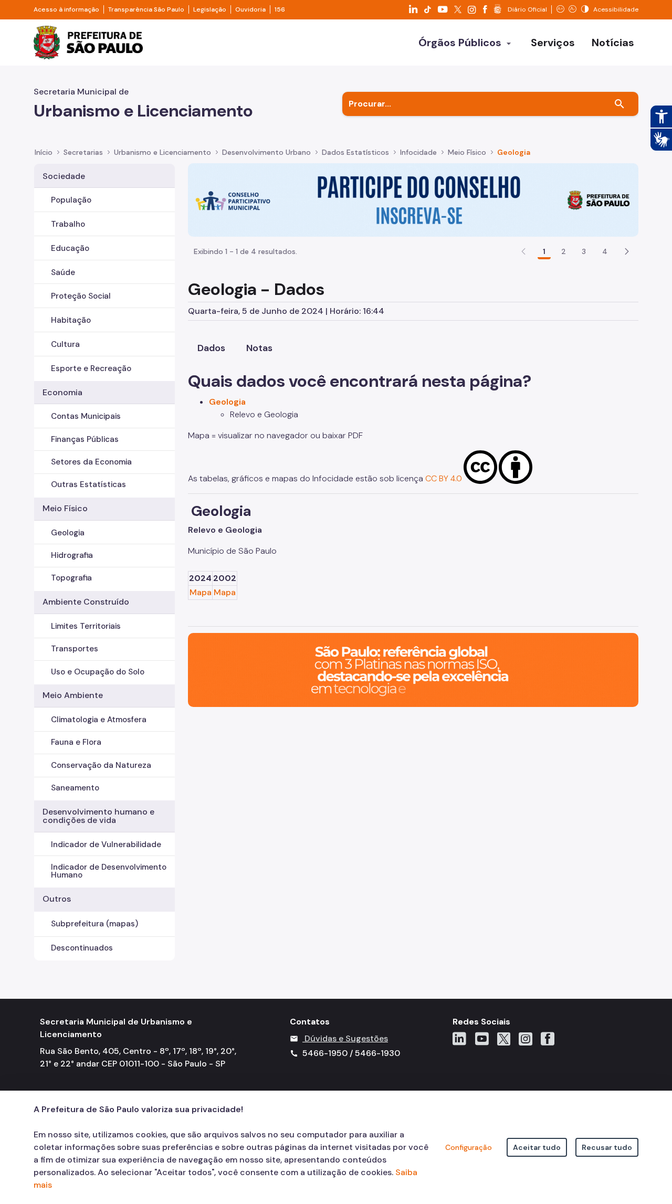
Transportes (74, 648)
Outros (57, 898)
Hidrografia (72, 555)
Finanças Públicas (85, 439)
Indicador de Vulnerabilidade (106, 844)
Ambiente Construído (86, 601)
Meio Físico (467, 152)
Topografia (71, 578)
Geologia (513, 152)
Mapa (201, 592)
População (71, 200)
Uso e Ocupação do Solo (97, 672)
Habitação (71, 320)
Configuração (468, 1147)
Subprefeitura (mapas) (94, 923)
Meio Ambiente (73, 695)
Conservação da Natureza (101, 765)
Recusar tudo (607, 1147)
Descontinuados (82, 948)
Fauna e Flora (76, 742)
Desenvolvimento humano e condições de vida (98, 816)
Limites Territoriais (86, 626)
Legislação (209, 9)
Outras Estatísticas (88, 484)
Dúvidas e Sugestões (346, 1038)
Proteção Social (81, 296)
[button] (626, 251)
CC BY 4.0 (443, 478)
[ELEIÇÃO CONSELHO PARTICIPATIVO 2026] (413, 199)
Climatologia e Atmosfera (98, 719)
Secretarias (83, 152)
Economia (62, 392)
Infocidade (418, 152)
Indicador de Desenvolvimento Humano (108, 871)
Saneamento (75, 788)
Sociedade (64, 176)
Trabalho (68, 224)
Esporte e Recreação (91, 368)
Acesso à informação (66, 9)
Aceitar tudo (537, 1147)
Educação (70, 248)
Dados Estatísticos (355, 152)
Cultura (65, 344)
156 (280, 9)
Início (43, 152)
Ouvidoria (250, 9)
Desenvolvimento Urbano (266, 152)
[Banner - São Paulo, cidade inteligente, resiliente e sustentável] (413, 669)
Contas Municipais (86, 416)
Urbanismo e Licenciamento (162, 152)
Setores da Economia (91, 462)
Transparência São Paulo (146, 9)
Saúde (63, 272)
